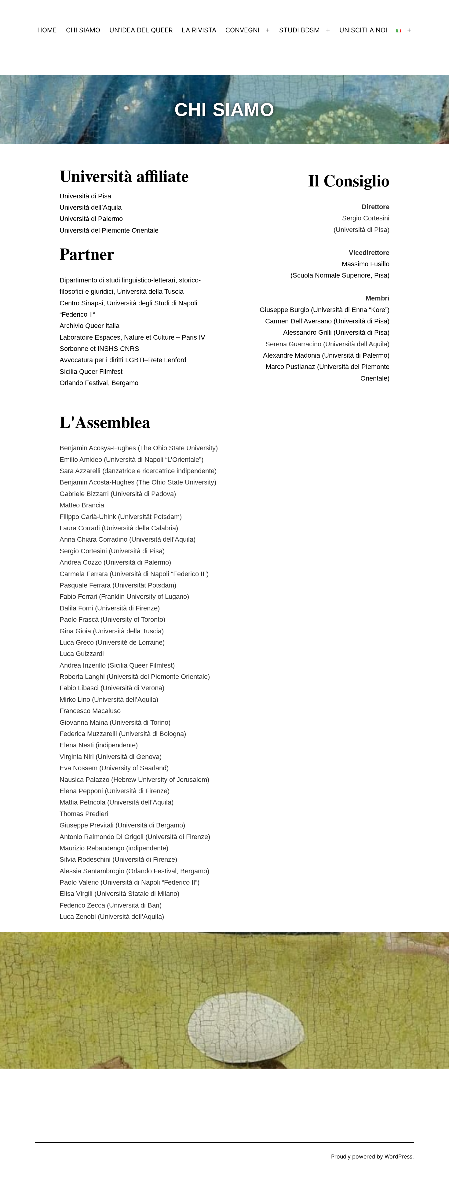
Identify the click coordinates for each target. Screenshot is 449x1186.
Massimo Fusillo (365, 264)
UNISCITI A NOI (363, 30)
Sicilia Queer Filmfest (91, 371)
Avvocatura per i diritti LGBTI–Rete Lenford (123, 360)
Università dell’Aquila (91, 207)
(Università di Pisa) (361, 332)
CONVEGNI (242, 30)
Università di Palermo (91, 219)
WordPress (398, 1156)
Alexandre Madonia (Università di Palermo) (326, 355)
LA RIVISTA (199, 30)
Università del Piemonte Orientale (109, 230)
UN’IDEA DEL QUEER (141, 30)
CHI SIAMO (83, 30)
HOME (47, 30)
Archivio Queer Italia (89, 326)
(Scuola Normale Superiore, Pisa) (339, 275)
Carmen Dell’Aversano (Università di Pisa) (327, 321)
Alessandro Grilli (308, 332)
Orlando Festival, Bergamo (99, 383)
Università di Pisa (85, 196)
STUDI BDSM (299, 30)
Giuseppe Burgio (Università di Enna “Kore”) (324, 310)
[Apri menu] (268, 30)
